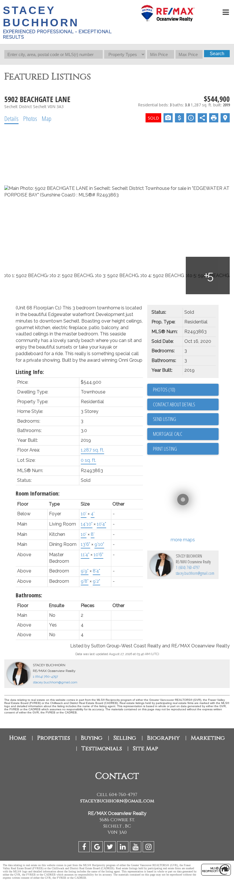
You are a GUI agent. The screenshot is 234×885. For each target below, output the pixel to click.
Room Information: (38, 493)
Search (217, 53)
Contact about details (174, 404)
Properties (53, 738)
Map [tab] (46, 118)
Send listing (164, 418)
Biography (163, 738)
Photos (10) (164, 389)
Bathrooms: (29, 595)
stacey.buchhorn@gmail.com (195, 573)
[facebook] (84, 847)
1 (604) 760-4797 (188, 567)
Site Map (145, 748)
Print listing (165, 448)
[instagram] (149, 847)
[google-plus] (97, 847)
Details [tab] (11, 118)
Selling (124, 738)
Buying (91, 738)
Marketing (208, 738)
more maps (183, 539)
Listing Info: (30, 372)
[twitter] (110, 847)
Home (17, 738)
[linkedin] (123, 847)
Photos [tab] (30, 118)
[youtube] (136, 847)
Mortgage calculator (186, 434)
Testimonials (101, 748)
